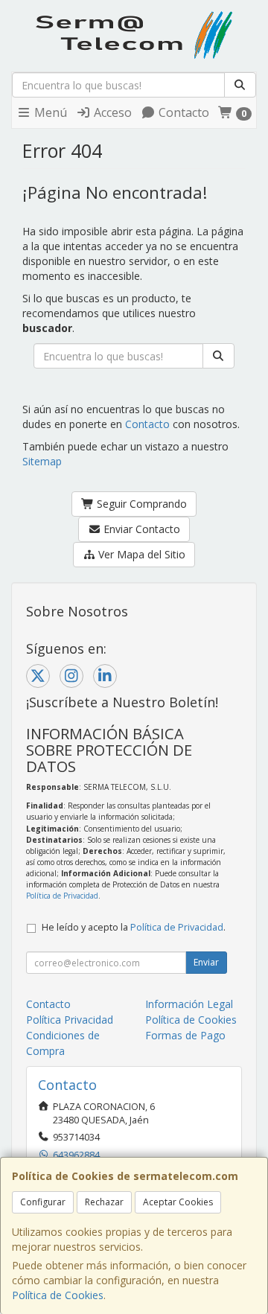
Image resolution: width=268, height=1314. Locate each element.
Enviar (206, 962)
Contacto (182, 112)
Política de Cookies (57, 1295)
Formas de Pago (185, 1035)
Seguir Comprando (140, 504)
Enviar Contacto (140, 529)
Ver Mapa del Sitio (140, 554)
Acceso (111, 112)
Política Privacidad (69, 1019)
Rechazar (104, 1202)
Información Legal (189, 1004)
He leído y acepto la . (134, 927)
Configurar (43, 1202)
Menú (49, 112)
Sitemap (42, 461)
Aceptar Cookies (178, 1202)
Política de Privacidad (62, 895)
